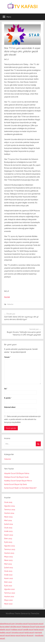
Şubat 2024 (8, 524)
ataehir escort (5, 630)
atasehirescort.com (7, 624)
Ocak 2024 (8, 528)
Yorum (7, 357)
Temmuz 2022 (9, 593)
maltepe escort (17, 630)
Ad (5, 389)
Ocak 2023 (8, 571)
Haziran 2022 (9, 597)
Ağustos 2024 (9, 506)
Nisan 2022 (8, 604)
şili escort (29, 635)
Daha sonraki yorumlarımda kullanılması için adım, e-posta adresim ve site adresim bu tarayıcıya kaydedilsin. (22, 419)
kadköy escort (5, 632)
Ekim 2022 (8, 582)
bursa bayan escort (35, 624)
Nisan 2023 (8, 560)
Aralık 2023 (8, 531)
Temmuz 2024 (9, 510)
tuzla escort (40, 627)
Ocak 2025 (8, 502)
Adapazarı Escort (28, 627)
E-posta (8, 398)
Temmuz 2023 (9, 549)
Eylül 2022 (8, 586)
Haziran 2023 (9, 553)
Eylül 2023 (8, 542)
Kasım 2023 (8, 535)
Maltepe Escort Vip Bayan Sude (16, 477)
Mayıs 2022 (8, 600)
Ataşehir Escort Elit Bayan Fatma (16, 473)
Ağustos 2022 (9, 589)
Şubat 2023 (8, 568)
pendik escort (28, 630)
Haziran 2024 (9, 513)
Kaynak (7, 297)
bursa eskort (5, 627)
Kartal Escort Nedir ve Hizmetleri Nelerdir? (20, 488)
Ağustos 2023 (9, 546)
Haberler (10, 304)
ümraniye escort (21, 624)
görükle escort (15, 627)
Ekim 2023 (8, 539)
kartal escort (39, 630)
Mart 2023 (8, 564)
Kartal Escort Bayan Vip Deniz (15, 484)
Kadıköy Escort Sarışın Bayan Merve (18, 481)
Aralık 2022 (8, 575)
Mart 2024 (8, 520)
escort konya (10, 635)
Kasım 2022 (8, 578)
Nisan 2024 (8, 517)
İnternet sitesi (9, 407)
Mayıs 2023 (8, 557)
